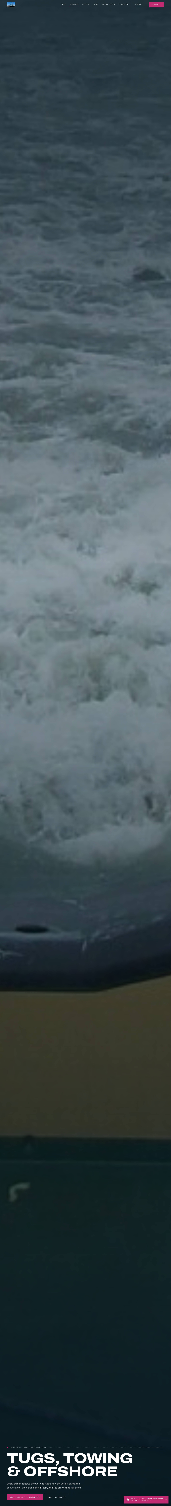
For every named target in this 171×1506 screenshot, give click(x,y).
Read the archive (57, 1497)
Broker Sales (108, 4)
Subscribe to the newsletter (25, 1497)
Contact (138, 4)
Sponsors (74, 4)
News (96, 4)
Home (64, 4)
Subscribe (157, 5)
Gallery (86, 4)
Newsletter (125, 4)
